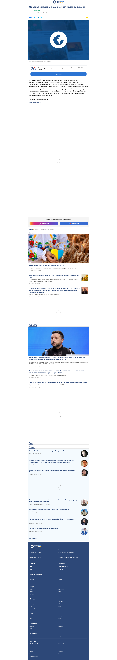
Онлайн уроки (33, 603)
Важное (32, 233)
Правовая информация (35, 552)
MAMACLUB (61, 643)
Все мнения (32, 538)
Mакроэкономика (62, 636)
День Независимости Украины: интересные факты (46, 265)
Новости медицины (34, 643)
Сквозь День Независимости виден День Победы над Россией (48, 451)
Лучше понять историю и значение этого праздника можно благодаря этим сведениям (52, 268)
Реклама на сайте (34, 555)
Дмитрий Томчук (34, 531)
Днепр (60, 579)
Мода (59, 653)
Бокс (59, 591)
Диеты (31, 628)
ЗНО (31, 606)
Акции (31, 618)
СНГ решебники (33, 608)
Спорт (37, 229)
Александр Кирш (33, 523)
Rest (31, 443)
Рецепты (32, 626)
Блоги (31, 569)
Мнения (32, 447)
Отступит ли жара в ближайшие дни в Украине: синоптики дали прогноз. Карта (54, 276)
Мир (31, 566)
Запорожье (32, 579)
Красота (32, 653)
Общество (61, 569)
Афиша (31, 651)
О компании (32, 549)
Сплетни (60, 651)
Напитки (60, 626)
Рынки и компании (34, 636)
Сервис (60, 618)
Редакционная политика (35, 102)
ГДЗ (30, 601)
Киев (31, 577)
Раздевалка (37, 10)
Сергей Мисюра (33, 512)
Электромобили (62, 616)
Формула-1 (32, 594)
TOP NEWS (33, 325)
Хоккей (31, 591)
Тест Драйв (32, 616)
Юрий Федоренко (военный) (37, 504)
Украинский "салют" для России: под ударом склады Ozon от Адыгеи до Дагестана (52, 471)
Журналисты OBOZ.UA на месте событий (68, 557)
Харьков (60, 577)
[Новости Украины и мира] (32, 229)
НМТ (59, 606)
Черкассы (32, 582)
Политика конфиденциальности (66, 552)
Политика (61, 563)
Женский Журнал (34, 656)
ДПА (59, 603)
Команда (60, 549)
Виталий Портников (34, 465)
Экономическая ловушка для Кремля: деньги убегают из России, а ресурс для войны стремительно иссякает (53, 500)
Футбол (31, 589)
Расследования (63, 566)
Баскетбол (61, 589)
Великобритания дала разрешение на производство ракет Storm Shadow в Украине (58, 382)
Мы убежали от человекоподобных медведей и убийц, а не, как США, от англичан (51, 520)
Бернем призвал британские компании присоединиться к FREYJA (46, 384)
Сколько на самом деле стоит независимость (43, 528)
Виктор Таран (33, 474)
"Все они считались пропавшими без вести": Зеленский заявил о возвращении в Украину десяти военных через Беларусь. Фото (56, 372)
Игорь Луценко (33, 453)
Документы (61, 555)
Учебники (60, 601)
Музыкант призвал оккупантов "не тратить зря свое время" (45, 294)
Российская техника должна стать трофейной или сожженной (49, 509)
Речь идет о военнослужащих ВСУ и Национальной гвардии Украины (47, 375)
